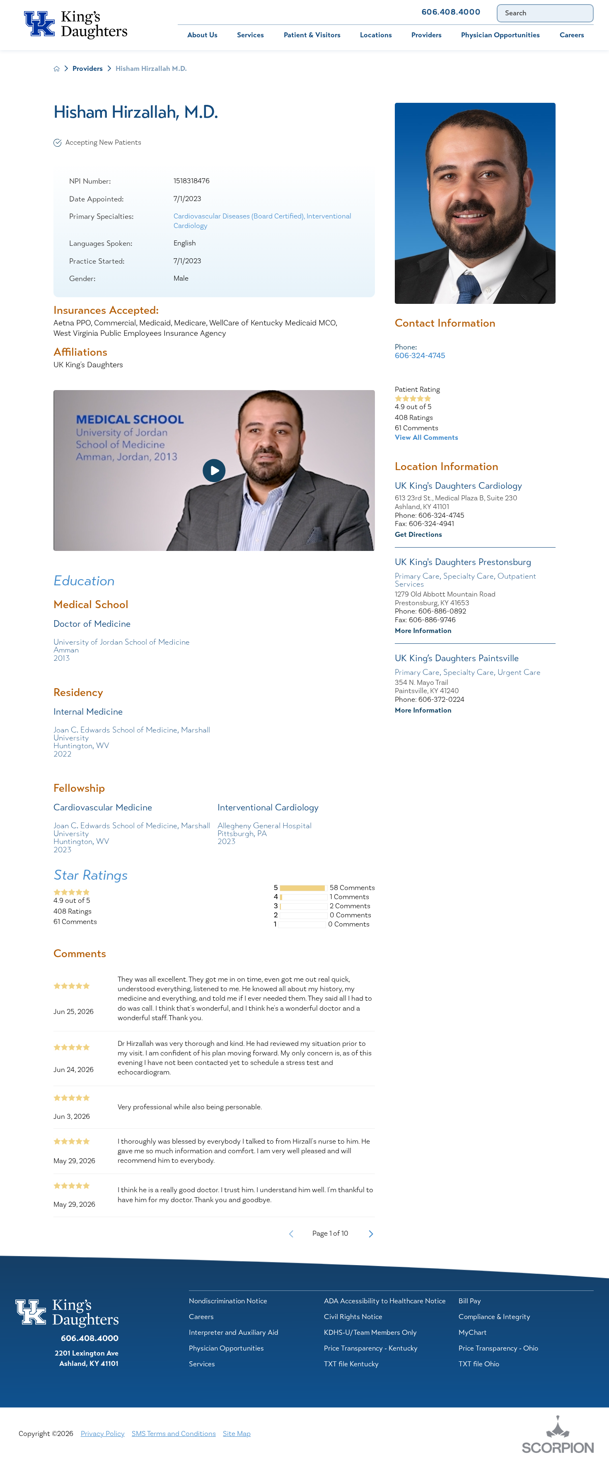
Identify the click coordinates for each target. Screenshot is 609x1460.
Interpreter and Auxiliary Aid (233, 1332)
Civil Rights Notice (353, 1316)
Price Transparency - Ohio (498, 1348)
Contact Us (385, 12)
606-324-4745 (420, 356)
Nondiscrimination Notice (228, 1300)
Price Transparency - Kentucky (371, 1348)
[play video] (214, 470)
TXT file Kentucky (351, 1363)
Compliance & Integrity (494, 1316)
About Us (202, 34)
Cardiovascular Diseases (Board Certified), (240, 216)
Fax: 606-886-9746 (425, 620)
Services (250, 34)
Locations (376, 34)
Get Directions (418, 534)
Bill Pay (195, 12)
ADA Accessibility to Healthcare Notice (385, 1300)
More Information (423, 630)
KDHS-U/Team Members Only (370, 1332)
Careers (572, 34)
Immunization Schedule (311, 12)
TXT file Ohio (479, 1363)
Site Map (237, 1433)
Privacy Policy (103, 1433)
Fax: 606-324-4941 (424, 524)
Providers (426, 34)
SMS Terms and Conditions (174, 1433)
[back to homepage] (56, 68)
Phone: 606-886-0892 (430, 611)
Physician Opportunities (500, 34)
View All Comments (426, 437)
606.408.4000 (451, 12)
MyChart (241, 12)
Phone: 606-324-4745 (429, 516)
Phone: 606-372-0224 (429, 700)
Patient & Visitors (312, 34)
